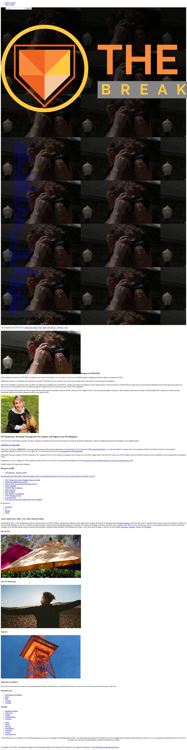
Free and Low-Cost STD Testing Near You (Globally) (23, 499)
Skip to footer (10, 5)
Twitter (138, 527)
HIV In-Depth (10, 492)
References (6, 503)
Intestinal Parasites (11, 711)
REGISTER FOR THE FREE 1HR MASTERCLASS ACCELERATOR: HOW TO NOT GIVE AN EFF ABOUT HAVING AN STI (48, 476)
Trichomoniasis (10, 717)
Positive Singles (123, 523)
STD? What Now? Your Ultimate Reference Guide (22, 480)
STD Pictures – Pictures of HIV (16, 473)
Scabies (7, 715)
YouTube (132, 527)
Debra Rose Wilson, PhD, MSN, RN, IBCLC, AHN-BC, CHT (46, 328)
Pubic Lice (9, 713)
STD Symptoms (10, 486)
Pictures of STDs (15, 496)
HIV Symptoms (16, 488)
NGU (7, 697)
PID (6, 699)
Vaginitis (8, 703)
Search (3, 8)
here (99, 527)
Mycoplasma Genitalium (13, 695)
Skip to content (10, 3)
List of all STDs (10, 497)
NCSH (13, 525)
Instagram (124, 527)
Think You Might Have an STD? (16, 482)
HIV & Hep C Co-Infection (14, 494)
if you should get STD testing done (71, 451)
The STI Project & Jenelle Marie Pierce (105, 747)
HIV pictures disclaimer (97, 449)
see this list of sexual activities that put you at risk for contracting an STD (107, 460)
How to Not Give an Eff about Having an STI (21, 484)
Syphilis (8, 701)
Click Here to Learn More (10, 445)
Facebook (147, 527)
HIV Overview (10, 490)
